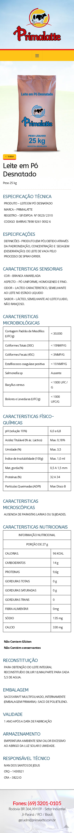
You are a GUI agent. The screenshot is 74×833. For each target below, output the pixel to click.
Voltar (10, 156)
